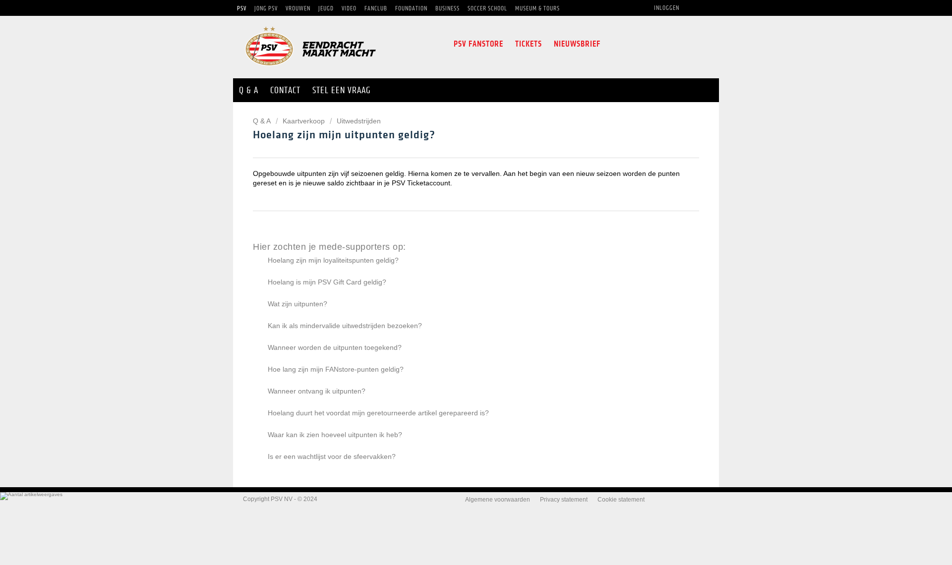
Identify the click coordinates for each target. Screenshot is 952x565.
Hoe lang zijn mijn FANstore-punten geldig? (336, 369)
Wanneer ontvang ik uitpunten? (316, 391)
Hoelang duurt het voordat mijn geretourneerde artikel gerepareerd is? (378, 413)
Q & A (262, 121)
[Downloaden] (458, 153)
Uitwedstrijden (359, 121)
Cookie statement (621, 499)
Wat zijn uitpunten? (297, 304)
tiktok (675, 44)
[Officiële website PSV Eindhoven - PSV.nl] (310, 69)
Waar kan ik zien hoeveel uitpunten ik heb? (335, 435)
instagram (653, 44)
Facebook (614, 44)
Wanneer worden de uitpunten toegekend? (335, 347)
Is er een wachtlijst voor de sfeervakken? (332, 456)
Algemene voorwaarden (497, 499)
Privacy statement (564, 499)
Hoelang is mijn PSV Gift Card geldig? (327, 282)
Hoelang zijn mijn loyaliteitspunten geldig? (333, 260)
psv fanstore (478, 44)
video (697, 44)
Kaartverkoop (304, 121)
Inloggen (666, 8)
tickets (528, 44)
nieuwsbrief (577, 44)
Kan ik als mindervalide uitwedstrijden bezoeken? (345, 326)
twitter (633, 44)
